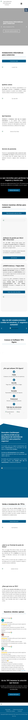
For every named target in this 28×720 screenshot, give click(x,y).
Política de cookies (10, 711)
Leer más (23, 670)
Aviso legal (7, 709)
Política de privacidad (18, 709)
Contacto (20, 711)
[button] (21, 3)
